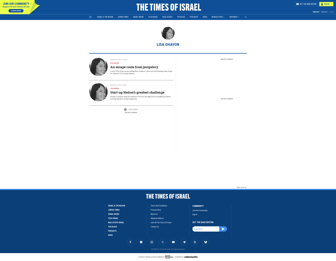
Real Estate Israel (116, 222)
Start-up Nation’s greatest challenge (137, 92)
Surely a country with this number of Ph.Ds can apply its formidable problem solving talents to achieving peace (140, 97)
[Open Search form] (246, 17)
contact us (155, 227)
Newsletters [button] (217, 17)
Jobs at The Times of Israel (161, 222)
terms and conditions (159, 206)
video (110, 235)
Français (324, 12)
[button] (326, 4)
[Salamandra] (191, 257)
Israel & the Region (105, 17)
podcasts (112, 231)
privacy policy (156, 210)
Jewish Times (123, 17)
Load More (133, 109)
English (316, 12)
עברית (331, 12)
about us (154, 214)
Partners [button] (233, 17)
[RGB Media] (169, 256)
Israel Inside (138, 17)
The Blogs (181, 17)
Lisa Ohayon (114, 63)
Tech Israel (153, 17)
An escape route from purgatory (134, 67)
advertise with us (157, 218)
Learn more (16, 11)
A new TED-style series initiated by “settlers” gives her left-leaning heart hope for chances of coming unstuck (141, 72)
